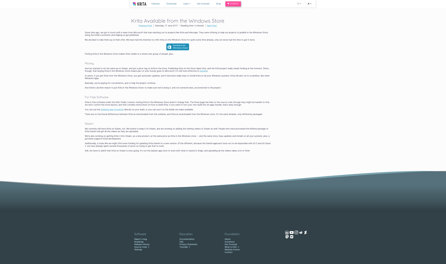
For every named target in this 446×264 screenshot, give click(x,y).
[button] (299, 3)
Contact (229, 252)
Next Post (212, 25)
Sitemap (138, 249)
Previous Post (145, 25)
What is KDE (231, 247)
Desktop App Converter (112, 109)
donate (203, 71)
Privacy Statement (188, 244)
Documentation (186, 239)
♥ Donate (233, 4)
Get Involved (231, 244)
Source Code (140, 247)
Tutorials (183, 247)
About (228, 239)
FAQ (181, 242)
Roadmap (138, 242)
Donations (230, 242)
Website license (232, 249)
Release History (141, 244)
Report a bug (140, 239)
